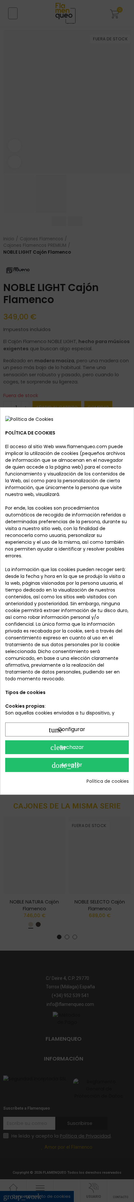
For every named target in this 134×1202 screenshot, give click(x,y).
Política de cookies (108, 781)
